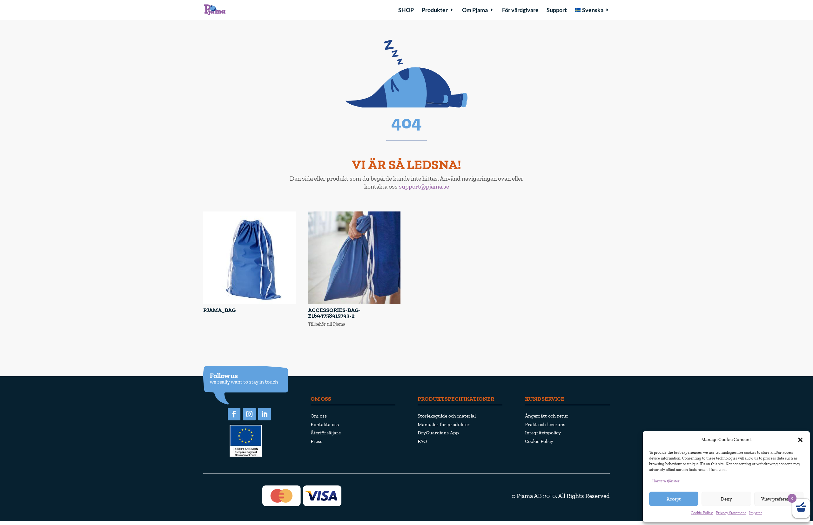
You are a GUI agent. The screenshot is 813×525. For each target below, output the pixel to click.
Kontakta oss (325, 424)
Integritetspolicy (543, 433)
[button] (800, 440)
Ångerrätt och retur (546, 416)
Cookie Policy (702, 513)
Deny (726, 499)
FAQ (422, 441)
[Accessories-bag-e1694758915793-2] (354, 302)
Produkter (435, 10)
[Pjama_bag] (249, 302)
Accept (674, 499)
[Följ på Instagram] (249, 414)
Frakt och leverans (545, 424)
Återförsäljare (326, 433)
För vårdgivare (520, 10)
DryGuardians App (438, 433)
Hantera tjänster (666, 481)
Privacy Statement (731, 513)
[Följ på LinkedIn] (264, 414)
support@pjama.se (424, 186)
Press (316, 441)
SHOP (406, 10)
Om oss (319, 416)
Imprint (755, 513)
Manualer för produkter (444, 424)
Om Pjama (475, 10)
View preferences (778, 499)
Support (557, 10)
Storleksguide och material (447, 416)
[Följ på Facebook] (234, 414)
